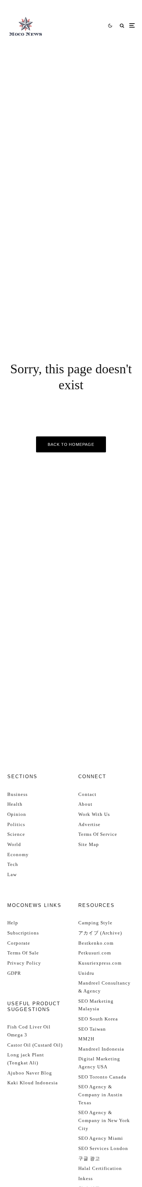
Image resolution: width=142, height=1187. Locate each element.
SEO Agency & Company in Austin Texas (100, 1094)
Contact (87, 794)
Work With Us (94, 814)
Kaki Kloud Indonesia (32, 1082)
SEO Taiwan (92, 1029)
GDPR (14, 973)
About (85, 804)
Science (16, 834)
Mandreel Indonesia (101, 1049)
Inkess (85, 1178)
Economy (18, 854)
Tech (12, 864)
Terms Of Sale (23, 953)
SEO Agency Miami (100, 1138)
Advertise (89, 824)
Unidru (86, 973)
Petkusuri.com (94, 953)
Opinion (16, 814)
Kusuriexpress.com (100, 963)
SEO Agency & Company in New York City (104, 1120)
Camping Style (95, 922)
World (14, 844)
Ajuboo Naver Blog (29, 1073)
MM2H (86, 1039)
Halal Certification (100, 1168)
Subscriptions (23, 933)
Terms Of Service (97, 834)
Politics (16, 824)
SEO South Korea (98, 1019)
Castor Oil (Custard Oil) (35, 1045)
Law (12, 874)
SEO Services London (103, 1148)
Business (17, 794)
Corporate (18, 943)
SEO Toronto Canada (102, 1077)
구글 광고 (89, 1158)
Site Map (88, 844)
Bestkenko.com (96, 943)
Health (15, 804)
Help (12, 922)
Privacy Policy (24, 963)
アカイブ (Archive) (100, 933)
